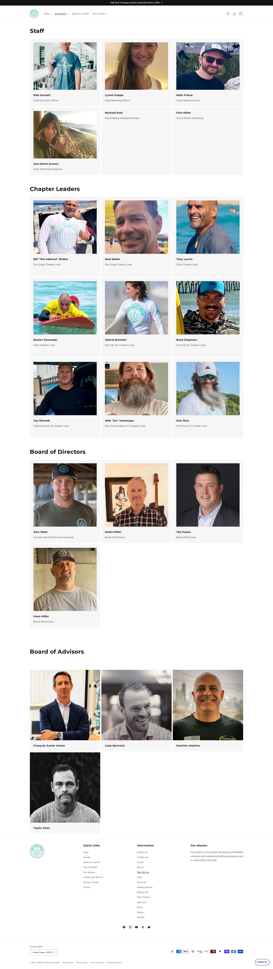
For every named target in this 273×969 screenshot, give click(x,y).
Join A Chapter (90, 867)
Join (35, 270)
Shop (85, 852)
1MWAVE (40, 962)
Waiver (140, 912)
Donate (87, 857)
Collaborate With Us (93, 877)
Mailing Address (145, 887)
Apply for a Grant (91, 862)
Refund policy (68, 962)
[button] (47, 14)
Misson (140, 867)
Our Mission (89, 872)
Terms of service (96, 962)
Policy (140, 907)
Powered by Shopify (52, 962)
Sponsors (141, 902)
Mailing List (142, 892)
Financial (141, 882)
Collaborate (142, 857)
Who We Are (143, 872)
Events (86, 887)
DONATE (262, 962)
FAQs (139, 877)
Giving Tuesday (91, 882)
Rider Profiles (143, 897)
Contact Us (142, 852)
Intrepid (141, 917)
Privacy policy (81, 962)
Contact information (114, 962)
